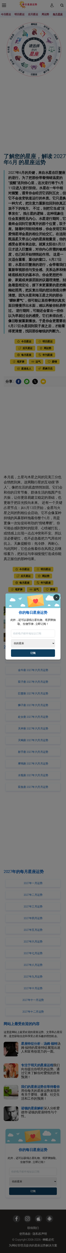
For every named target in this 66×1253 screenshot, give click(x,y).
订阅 (33, 653)
